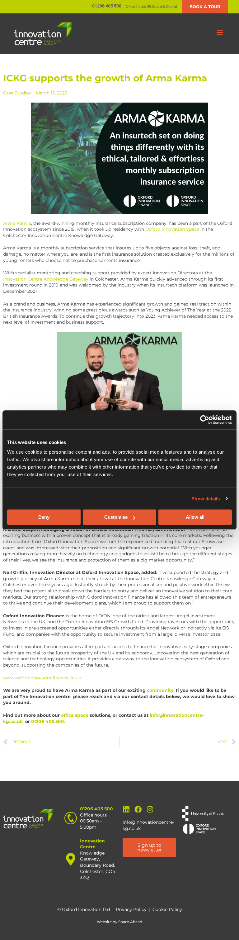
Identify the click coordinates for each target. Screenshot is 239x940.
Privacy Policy (131, 909)
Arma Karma (17, 223)
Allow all (195, 517)
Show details (205, 498)
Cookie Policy (167, 909)
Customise (116, 517)
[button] (220, 32)
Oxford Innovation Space (172, 229)
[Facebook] (138, 809)
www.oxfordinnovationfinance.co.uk (42, 678)
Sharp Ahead (130, 921)
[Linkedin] (126, 809)
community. (161, 690)
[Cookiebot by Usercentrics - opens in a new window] (204, 419)
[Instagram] (149, 809)
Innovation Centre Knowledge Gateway (45, 279)
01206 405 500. (48, 721)
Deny (43, 517)
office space (74, 715)
